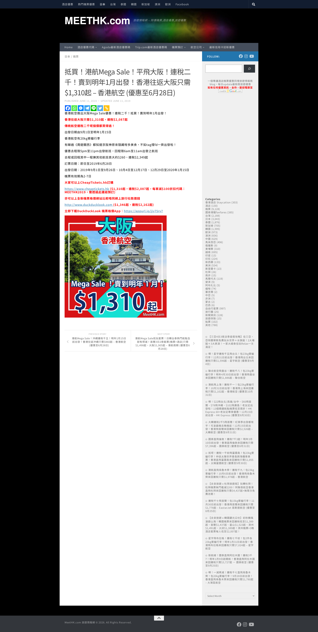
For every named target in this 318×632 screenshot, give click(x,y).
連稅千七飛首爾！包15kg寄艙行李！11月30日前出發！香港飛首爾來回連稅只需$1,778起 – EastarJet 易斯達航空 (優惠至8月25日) (230, 506)
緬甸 (208, 288)
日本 (102, 4)
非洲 (208, 298)
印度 (208, 255)
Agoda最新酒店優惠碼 (116, 47)
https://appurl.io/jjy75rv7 (143, 211)
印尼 (208, 258)
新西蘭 (209, 262)
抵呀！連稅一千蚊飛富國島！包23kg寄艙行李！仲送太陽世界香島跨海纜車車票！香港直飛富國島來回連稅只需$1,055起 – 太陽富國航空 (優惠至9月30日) (229, 458)
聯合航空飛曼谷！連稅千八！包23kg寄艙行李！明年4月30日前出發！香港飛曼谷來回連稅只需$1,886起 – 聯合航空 (230, 374)
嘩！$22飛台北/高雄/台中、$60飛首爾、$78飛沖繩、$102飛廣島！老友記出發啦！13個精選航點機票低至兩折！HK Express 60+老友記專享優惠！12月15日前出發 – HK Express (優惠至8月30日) (229, 408)
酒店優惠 (67, 4)
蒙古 (208, 301)
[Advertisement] (230, 120)
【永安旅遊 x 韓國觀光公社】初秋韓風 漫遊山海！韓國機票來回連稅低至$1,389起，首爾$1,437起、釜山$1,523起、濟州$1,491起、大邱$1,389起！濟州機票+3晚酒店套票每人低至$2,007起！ (229, 524)
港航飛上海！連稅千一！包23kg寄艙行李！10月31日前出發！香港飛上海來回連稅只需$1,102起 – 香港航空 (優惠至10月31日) (229, 389)
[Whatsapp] (74, 108)
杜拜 (208, 272)
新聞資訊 (210, 315)
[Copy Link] (106, 108)
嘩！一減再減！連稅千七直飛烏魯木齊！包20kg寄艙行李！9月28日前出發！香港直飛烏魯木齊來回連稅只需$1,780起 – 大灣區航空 (229, 577)
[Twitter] (100, 108)
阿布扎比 (210, 285)
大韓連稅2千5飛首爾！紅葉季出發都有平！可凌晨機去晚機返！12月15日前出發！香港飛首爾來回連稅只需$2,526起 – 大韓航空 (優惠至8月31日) (229, 427)
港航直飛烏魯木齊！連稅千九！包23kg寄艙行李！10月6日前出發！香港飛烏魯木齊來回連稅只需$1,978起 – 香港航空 (230, 473)
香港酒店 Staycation (218, 202)
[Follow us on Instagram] (246, 56)
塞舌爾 (209, 292)
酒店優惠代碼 (86, 47)
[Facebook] (68, 108)
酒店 (208, 205)
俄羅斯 (209, 245)
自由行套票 (212, 308)
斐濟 (208, 282)
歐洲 (168, 4)
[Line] (94, 108)
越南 (208, 252)
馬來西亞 (210, 242)
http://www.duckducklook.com (89, 204)
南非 (208, 275)
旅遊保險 (210, 318)
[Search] (249, 69)
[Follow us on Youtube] (251, 56)
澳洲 (157, 4)
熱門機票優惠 (86, 4)
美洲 (208, 265)
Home (68, 47)
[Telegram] (87, 108)
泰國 (123, 4)
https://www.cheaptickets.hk (87, 188)
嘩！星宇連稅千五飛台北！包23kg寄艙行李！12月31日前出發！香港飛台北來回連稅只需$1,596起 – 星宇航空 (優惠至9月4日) (229, 359)
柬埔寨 (209, 248)
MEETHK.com (97, 20)
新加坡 (145, 4)
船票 (208, 321)
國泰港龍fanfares (216, 212)
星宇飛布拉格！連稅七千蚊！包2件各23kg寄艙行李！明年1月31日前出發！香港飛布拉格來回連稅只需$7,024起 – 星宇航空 (229, 543)
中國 (208, 239)
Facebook (182, 4)
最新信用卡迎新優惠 (222, 47)
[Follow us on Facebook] (241, 56)
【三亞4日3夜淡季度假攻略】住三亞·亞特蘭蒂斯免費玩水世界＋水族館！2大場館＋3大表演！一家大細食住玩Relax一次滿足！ (230, 342)
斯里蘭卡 (210, 268)
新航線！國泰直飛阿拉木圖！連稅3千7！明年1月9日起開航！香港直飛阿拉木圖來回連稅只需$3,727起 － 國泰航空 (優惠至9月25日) (230, 560)
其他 (208, 325)
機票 (76, 56)
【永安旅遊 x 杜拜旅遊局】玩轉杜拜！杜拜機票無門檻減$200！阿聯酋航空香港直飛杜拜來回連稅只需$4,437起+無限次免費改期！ (230, 489)
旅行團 (209, 311)
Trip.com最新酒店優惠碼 (151, 47)
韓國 (134, 4)
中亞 (208, 295)
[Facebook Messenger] (81, 108)
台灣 (113, 4)
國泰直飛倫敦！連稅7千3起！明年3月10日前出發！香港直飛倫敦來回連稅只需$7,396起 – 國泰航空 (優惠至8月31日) (229, 442)
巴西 (208, 305)
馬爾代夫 (210, 278)
